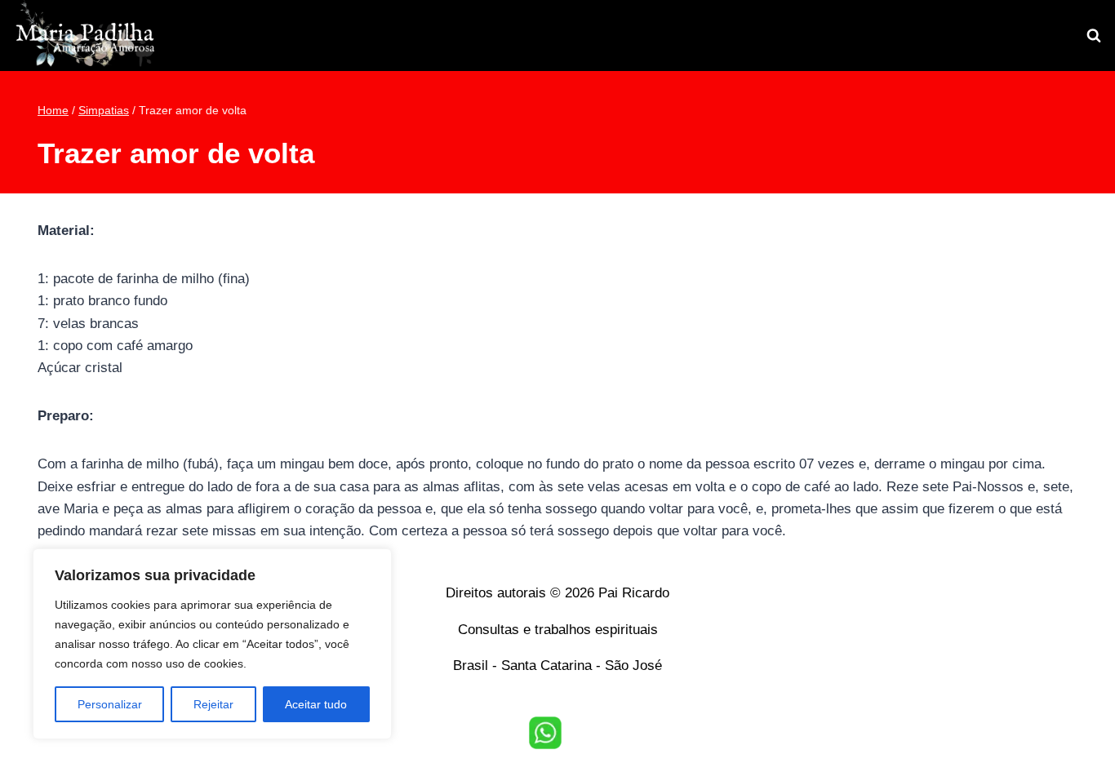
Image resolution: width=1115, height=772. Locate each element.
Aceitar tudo (316, 704)
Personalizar (110, 704)
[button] (545, 733)
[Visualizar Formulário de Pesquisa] (1093, 36)
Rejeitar (213, 704)
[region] (212, 643)
